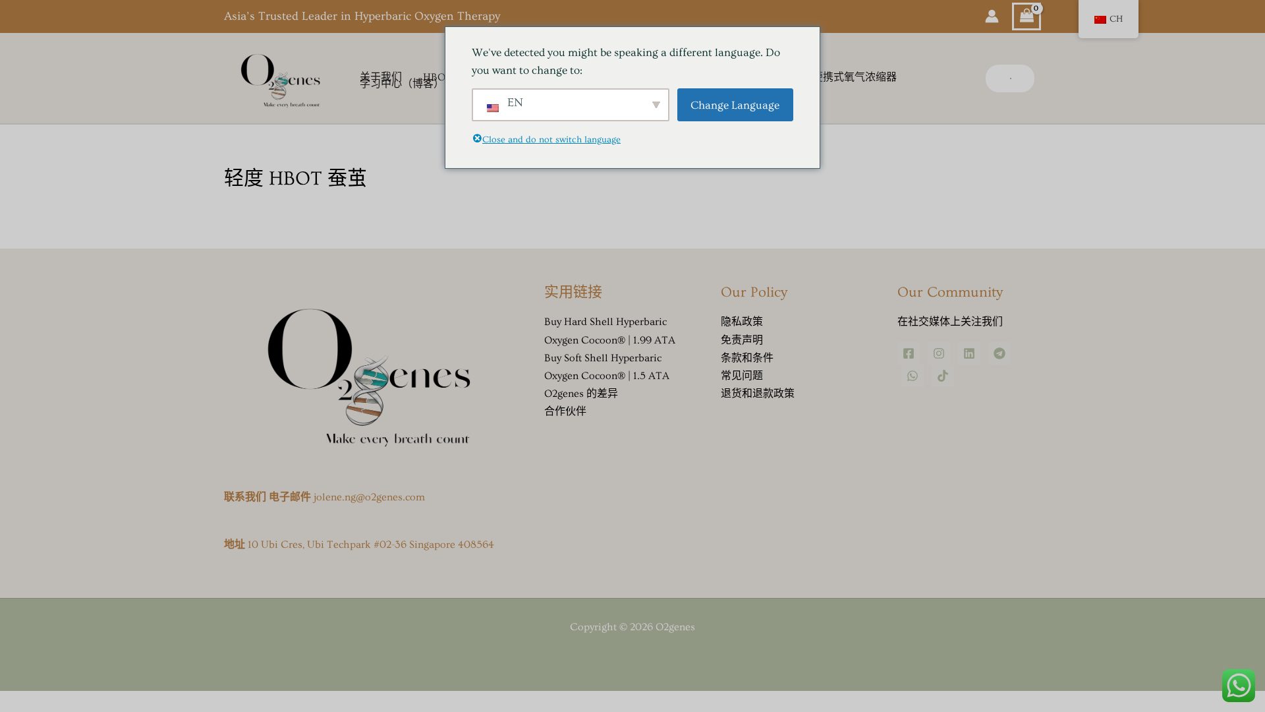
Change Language (734, 105)
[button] (1010, 78)
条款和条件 (747, 358)
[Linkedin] (969, 353)
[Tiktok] (943, 376)
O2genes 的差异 (581, 394)
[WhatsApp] (912, 376)
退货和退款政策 (758, 394)
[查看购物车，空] (1026, 17)
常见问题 (742, 376)
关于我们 (381, 77)
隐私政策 (742, 322)
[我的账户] (992, 16)
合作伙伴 (565, 411)
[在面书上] (908, 353)
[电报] (999, 353)
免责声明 (742, 340)
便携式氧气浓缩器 (854, 77)
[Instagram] (939, 353)
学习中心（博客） (402, 84)
